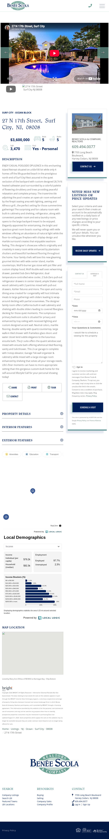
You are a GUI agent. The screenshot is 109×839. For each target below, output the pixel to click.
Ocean (29, 728)
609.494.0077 (92, 6)
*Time (75, 316)
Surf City (39, 728)
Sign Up (86, 804)
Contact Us (86, 166)
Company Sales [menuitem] (44, 801)
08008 (49, 728)
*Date (75, 305)
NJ (22, 728)
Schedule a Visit (95, 275)
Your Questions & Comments (86, 327)
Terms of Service (95, 420)
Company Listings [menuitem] (10, 795)
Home (5, 728)
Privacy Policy (91, 396)
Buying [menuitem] (40, 795)
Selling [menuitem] (40, 798)
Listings (15, 728)
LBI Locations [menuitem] (8, 804)
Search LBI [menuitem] (7, 798)
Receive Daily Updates (86, 250)
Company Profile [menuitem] (45, 804)
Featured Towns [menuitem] (9, 801)
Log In (77, 804)
